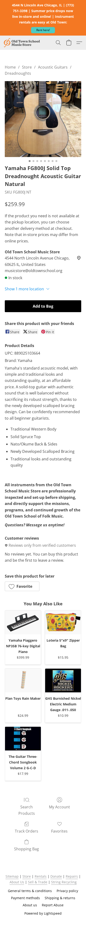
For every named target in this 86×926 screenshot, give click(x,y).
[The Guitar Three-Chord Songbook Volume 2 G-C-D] (23, 738)
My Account (59, 807)
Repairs (72, 876)
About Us (17, 882)
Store (27, 67)
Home (10, 67)
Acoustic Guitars (53, 67)
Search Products (26, 810)
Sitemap (12, 876)
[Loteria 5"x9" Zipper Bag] (63, 622)
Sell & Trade (37, 882)
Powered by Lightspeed (43, 913)
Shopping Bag (26, 849)
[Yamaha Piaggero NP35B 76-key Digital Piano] (23, 622)
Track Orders (26, 831)
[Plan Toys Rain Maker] (23, 680)
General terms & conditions (30, 891)
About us (30, 905)
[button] (43, 30)
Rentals (41, 876)
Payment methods (25, 898)
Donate (56, 876)
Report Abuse (53, 905)
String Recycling (64, 882)
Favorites (59, 831)
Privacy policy (67, 891)
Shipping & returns (60, 898)
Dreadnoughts (18, 73)
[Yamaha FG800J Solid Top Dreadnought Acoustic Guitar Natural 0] (43, 119)
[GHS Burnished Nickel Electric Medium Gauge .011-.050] (63, 680)
